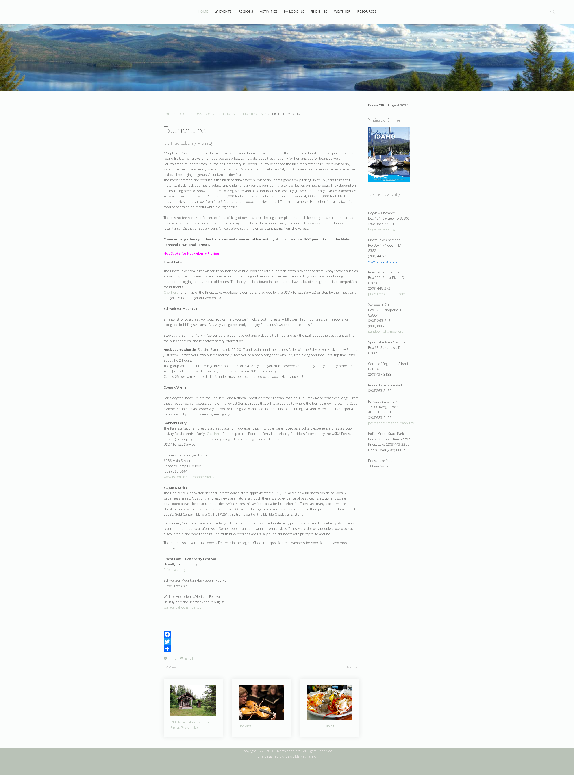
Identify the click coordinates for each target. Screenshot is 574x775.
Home (203, 11)
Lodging (296, 11)
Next (351, 667)
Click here (171, 292)
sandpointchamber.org (385, 331)
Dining (320, 11)
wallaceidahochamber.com (184, 607)
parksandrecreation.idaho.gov (391, 423)
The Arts (245, 726)
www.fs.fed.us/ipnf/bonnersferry (189, 476)
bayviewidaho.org (381, 229)
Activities (269, 11)
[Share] (261, 648)
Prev (172, 667)
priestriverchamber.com (386, 293)
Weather (342, 11)
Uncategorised (254, 114)
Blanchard (230, 114)
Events (225, 11)
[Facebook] (261, 634)
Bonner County (205, 114)
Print (172, 658)
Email (188, 658)
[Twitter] (261, 641)
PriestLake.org (174, 569)
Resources (366, 11)
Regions (245, 11)
